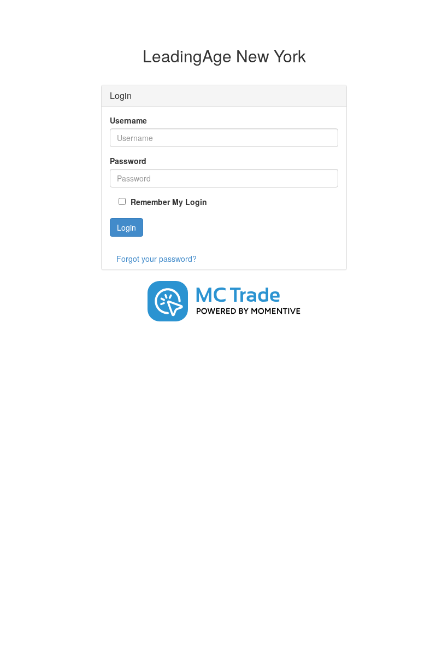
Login (126, 227)
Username (128, 120)
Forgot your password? (156, 258)
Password (128, 160)
